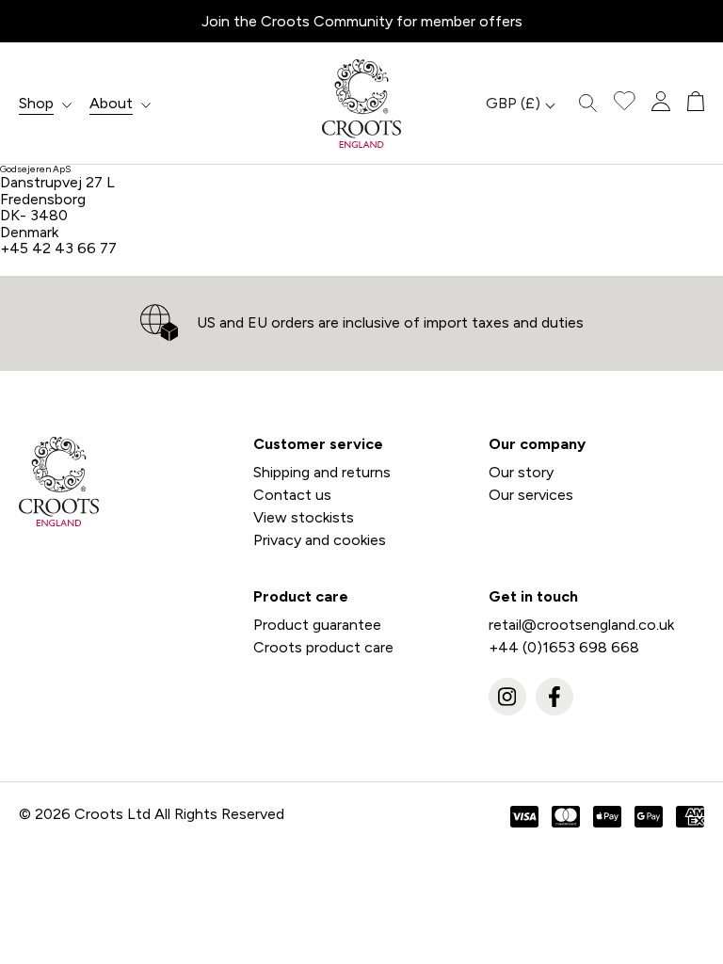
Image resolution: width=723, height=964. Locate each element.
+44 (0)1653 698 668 (564, 647)
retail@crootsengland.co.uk (581, 625)
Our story (521, 472)
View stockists (303, 517)
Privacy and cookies (319, 540)
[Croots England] (361, 103)
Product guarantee (317, 625)
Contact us (292, 495)
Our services (531, 495)
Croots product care (323, 647)
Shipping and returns (322, 472)
